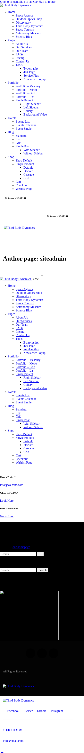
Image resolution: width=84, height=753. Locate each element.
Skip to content (9, 1)
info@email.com (13, 740)
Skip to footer (46, 1)
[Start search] (40, 554)
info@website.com (11, 485)
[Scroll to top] (2, 751)
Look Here (6, 500)
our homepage (21, 547)
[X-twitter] (42, 653)
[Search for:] (18, 570)
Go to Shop (7, 516)
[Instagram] (53, 653)
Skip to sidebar (28, 1)
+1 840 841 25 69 (12, 729)
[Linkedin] (30, 653)
